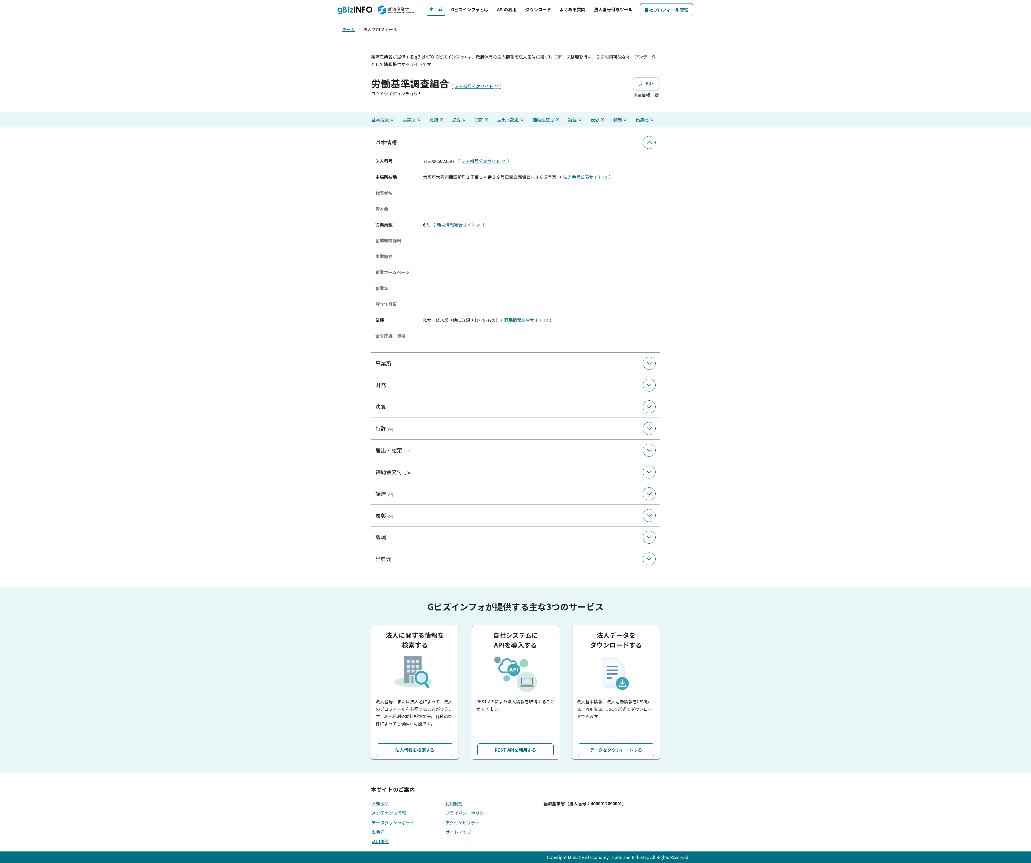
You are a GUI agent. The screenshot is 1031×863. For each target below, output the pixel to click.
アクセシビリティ (462, 822)
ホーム (436, 9)
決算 (456, 119)
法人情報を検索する (415, 750)
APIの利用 (507, 9)
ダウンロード (538, 9)
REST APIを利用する (515, 750)
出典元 (642, 119)
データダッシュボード (393, 822)
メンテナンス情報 (389, 813)
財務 (434, 119)
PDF (649, 83)
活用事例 (380, 841)
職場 (617, 119)
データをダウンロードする (616, 750)
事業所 (409, 119)
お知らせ (380, 803)
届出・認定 (508, 119)
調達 (572, 119)
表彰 (595, 119)
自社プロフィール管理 (666, 9)
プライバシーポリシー (466, 813)
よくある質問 (572, 9)
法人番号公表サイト (474, 86)
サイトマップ (458, 832)
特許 (479, 119)
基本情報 (380, 119)
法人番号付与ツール (613, 9)
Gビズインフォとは (469, 9)
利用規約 (454, 803)
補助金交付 (543, 119)
